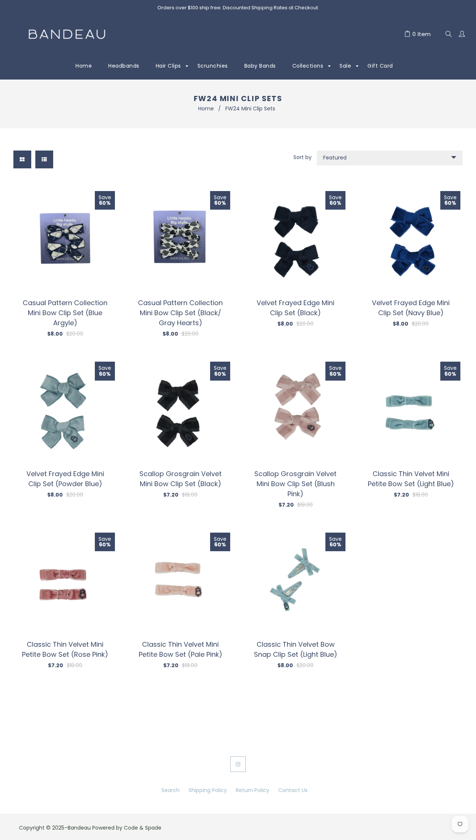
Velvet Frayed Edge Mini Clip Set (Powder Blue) (65, 478)
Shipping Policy (208, 790)
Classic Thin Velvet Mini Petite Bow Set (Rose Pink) (65, 649)
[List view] (44, 159)
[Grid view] (22, 159)
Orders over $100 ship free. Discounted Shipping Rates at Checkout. (238, 7)
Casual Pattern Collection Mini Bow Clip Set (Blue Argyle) (65, 312)
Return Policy (252, 790)
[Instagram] (238, 764)
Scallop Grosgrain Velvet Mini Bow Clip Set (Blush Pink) (295, 483)
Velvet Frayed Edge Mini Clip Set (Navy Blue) (411, 307)
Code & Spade (142, 827)
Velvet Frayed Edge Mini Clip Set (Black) (295, 307)
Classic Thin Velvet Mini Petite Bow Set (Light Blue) (411, 478)
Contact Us (293, 790)
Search (170, 790)
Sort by (302, 157)
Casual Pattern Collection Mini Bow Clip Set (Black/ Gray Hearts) (180, 312)
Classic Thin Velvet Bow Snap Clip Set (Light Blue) (295, 649)
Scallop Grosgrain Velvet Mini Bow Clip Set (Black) (180, 478)
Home (206, 108)
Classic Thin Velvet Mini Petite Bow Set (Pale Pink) (180, 649)
